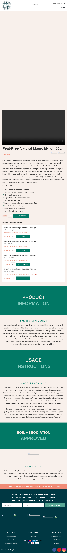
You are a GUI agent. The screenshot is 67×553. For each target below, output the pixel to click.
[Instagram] (64, 550)
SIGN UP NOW (55, 505)
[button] (62, 7)
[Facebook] (54, 550)
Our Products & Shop (59, 3)
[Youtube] (59, 550)
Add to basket (21, 216)
